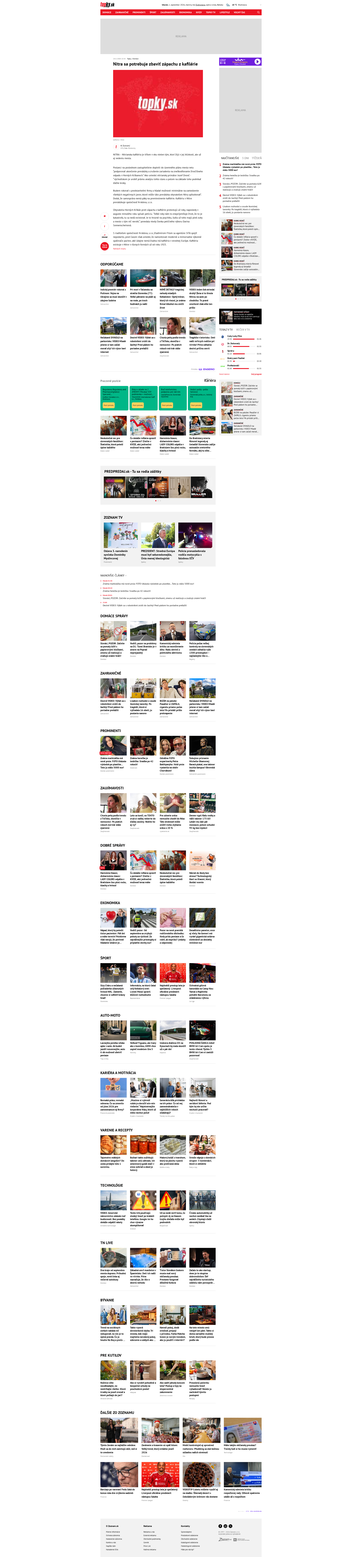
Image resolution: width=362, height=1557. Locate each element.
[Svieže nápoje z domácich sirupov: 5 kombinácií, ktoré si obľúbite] (202, 1145)
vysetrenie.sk (164, 831)
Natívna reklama (150, 1549)
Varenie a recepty (116, 1130)
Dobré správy (112, 845)
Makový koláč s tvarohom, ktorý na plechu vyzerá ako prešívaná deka (173, 1160)
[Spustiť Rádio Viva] (240, 59)
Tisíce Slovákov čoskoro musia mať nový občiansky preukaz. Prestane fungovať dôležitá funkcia (172, 1276)
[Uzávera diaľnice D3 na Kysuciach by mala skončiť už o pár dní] (173, 1030)
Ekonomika (185, 12)
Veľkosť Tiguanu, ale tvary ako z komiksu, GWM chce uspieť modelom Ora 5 (143, 1046)
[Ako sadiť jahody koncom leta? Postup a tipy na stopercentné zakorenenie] (173, 1370)
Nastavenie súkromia (114, 1539)
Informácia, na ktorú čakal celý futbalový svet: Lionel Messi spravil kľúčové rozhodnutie (143, 990)
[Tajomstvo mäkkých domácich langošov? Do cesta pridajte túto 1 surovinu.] (113, 1145)
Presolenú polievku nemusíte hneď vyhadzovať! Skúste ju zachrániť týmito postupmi (200, 1389)
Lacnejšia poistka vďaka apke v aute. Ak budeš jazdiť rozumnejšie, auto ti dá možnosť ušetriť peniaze (112, 1049)
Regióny (192, 659)
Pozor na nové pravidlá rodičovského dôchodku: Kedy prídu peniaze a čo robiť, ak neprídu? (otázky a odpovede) (172, 936)
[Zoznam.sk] (225, 1540)
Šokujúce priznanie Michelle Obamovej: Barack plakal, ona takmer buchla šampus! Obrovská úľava (202, 764)
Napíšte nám (111, 1546)
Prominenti (139, 12)
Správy (143, 562)
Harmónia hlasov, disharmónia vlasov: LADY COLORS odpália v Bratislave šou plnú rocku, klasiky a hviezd (173, 444)
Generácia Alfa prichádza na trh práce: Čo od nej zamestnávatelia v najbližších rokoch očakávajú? (172, 1106)
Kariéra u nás (111, 1542)
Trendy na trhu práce (167, 1116)
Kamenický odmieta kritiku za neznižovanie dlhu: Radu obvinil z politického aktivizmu (171, 648)
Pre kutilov (110, 1355)
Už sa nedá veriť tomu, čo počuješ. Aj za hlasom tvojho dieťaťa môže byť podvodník (172, 1217)
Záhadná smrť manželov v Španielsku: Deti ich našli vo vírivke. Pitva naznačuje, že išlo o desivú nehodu (143, 1276)
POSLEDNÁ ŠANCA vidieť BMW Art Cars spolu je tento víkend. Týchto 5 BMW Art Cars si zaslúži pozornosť (201, 1049)
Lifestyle (225, 12)
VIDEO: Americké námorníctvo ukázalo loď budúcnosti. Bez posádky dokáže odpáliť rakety (113, 1217)
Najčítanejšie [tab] (230, 158)
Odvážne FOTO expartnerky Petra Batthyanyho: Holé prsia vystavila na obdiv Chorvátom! (172, 764)
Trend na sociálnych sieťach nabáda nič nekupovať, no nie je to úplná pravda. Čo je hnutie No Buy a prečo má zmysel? (113, 1334)
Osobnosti (133, 768)
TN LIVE (106, 1242)
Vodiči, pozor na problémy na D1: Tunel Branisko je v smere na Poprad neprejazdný (143, 648)
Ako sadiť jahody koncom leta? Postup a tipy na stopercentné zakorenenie (172, 1387)
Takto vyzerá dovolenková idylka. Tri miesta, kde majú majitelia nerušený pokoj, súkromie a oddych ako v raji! (143, 1334)
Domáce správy (114, 616)
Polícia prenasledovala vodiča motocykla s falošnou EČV (191, 554)
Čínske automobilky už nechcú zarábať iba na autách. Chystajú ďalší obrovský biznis (200, 1217)
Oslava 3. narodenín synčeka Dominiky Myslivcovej (116, 554)
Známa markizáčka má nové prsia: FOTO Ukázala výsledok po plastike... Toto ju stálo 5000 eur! (148, 583)
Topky (129, 59)
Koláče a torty (165, 1167)
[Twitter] (230, 1526)
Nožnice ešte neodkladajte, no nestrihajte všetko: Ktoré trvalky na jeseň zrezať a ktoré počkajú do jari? (113, 1389)
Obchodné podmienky (152, 1539)
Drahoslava (200, 5)
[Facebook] (220, 1526)
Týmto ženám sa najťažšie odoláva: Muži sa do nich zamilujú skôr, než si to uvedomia (246, 316)
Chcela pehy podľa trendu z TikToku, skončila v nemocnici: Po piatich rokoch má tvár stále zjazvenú (113, 822)
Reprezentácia (135, 998)
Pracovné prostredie (107, 1113)
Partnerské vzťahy (241, 312)
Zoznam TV (113, 517)
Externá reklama (150, 1535)
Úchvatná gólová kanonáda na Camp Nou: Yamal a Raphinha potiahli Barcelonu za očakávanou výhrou (201, 992)
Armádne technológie (108, 1226)
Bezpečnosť (164, 1226)
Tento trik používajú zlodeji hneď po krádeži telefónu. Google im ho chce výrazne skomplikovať (142, 1219)
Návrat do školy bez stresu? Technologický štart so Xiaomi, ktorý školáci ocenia (200, 877)
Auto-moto (110, 1015)
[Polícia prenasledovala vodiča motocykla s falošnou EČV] (195, 535)
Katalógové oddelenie (189, 1542)
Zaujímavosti (167, 12)
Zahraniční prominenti (197, 774)
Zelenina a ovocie (166, 1395)
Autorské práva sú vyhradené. (229, 1534)
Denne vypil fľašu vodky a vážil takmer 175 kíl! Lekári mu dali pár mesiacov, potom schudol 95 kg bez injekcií (202, 822)
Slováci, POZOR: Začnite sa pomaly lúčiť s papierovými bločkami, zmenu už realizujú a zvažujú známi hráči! (154, 598)
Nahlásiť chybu (119, 248)
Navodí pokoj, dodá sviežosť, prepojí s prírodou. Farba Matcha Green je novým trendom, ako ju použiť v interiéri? (173, 1334)
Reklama (148, 1526)
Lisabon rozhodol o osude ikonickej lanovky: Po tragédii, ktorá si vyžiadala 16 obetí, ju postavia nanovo (143, 707)
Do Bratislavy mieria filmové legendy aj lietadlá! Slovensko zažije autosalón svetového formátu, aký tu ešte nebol (202, 444)
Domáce (107, 12)
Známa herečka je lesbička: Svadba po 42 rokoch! (127, 590)
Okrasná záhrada (106, 1398)
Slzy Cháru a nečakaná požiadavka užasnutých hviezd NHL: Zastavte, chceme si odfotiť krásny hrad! (112, 992)
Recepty (192, 1398)
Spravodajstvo (186, 1532)
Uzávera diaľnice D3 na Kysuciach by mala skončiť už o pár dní (173, 1046)
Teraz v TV (226, 329)
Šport (153, 12)
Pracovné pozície (110, 381)
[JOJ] (222, 344)
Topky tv (211, 12)
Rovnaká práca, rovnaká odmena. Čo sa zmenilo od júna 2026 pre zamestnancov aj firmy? (112, 1105)
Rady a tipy (193, 1167)
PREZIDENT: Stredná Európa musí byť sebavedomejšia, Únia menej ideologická (158, 554)
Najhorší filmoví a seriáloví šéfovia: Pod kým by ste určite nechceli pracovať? (200, 1105)
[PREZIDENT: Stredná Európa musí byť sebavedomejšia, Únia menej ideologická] (158, 535)
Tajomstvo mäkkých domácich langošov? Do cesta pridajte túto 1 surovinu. (112, 1162)
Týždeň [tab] (257, 158)
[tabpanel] (240, 188)
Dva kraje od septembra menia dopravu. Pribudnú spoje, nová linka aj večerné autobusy (113, 1275)
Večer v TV (243, 329)
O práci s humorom (137, 1116)
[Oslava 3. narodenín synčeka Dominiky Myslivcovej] (121, 535)
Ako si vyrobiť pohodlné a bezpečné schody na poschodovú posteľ (143, 1386)
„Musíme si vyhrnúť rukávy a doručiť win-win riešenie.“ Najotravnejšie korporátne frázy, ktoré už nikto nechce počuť (143, 1106)
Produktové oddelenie (189, 1535)
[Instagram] (225, 1526)
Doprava (163, 1052)
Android (133, 1229)
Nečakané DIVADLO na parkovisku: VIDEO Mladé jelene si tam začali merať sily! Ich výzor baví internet (202, 707)
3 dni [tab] (245, 158)
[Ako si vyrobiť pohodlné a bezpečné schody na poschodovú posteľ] (143, 1370)
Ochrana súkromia (113, 1535)
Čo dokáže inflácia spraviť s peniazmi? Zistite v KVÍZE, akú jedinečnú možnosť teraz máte (143, 443)
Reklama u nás (149, 1532)
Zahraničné (121, 12)
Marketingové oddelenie (190, 1546)
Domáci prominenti (107, 771)
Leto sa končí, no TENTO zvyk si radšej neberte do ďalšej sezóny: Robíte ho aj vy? (143, 820)
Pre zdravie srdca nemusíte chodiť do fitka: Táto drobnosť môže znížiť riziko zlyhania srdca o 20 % (172, 822)
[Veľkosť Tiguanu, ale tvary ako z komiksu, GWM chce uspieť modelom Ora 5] (143, 1030)
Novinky (133, 1052)
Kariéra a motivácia (118, 1072)
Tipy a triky (104, 1059)
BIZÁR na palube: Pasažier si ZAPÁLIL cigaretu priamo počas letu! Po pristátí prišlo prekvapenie (171, 707)
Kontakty (185, 1526)
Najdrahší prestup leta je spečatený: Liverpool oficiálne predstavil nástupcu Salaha (172, 990)
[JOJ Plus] (222, 366)
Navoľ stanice (224, 374)
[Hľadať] (258, 12)
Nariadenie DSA (112, 1549)
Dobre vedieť (104, 451)
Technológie (111, 1185)
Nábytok (133, 1392)
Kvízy (199, 12)
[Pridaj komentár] (105, 216)
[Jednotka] (222, 351)
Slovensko (104, 1001)
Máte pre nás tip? (187, 1549)
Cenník (146, 1542)
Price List (147, 1546)
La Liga (191, 1001)
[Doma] (222, 359)
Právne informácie (113, 1532)
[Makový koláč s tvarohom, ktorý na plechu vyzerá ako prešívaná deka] (173, 1145)
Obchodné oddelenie (189, 1539)
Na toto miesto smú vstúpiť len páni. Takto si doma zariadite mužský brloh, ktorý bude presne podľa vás (201, 1334)
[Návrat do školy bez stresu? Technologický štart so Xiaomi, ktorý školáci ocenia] (202, 860)
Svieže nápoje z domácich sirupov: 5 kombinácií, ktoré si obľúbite (202, 1160)
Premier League (165, 998)
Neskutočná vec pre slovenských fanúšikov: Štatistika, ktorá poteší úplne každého (111, 443)
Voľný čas (239, 12)
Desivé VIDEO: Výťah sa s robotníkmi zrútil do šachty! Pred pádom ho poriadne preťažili (145, 605)
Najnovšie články (112, 575)
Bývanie (107, 1300)
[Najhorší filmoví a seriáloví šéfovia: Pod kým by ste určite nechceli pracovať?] (202, 1088)
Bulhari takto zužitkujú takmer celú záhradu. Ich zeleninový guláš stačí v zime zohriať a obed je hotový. (142, 1164)
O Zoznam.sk (112, 1526)
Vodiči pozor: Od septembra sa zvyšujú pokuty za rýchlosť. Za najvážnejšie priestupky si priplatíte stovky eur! (143, 936)
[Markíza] (222, 337)
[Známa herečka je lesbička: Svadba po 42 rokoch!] (143, 746)
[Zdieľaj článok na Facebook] (105, 226)
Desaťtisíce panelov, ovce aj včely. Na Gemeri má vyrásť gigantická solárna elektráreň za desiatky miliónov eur (202, 936)
